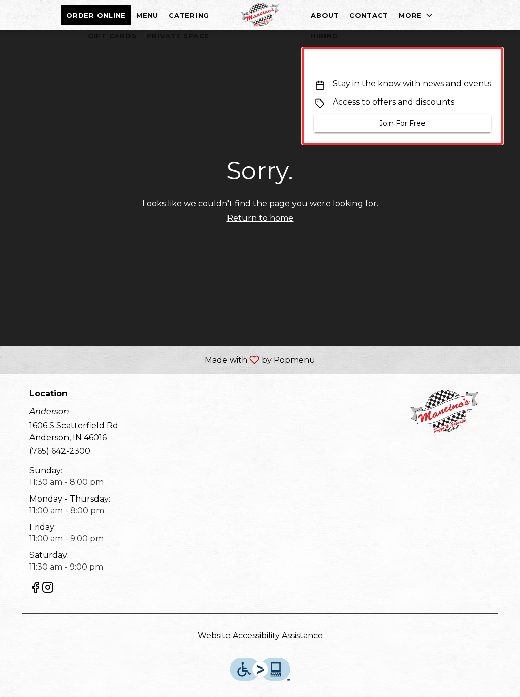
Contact (368, 15)
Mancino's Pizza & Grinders (444, 412)
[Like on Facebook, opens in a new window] (35, 589)
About (325, 15)
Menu (147, 15)
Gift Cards (112, 35)
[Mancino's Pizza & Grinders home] (260, 15)
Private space (177, 35)
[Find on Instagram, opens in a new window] (48, 589)
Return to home (260, 218)
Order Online (96, 15)
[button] (416, 15)
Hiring (324, 35)
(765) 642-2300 (59, 451)
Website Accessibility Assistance (260, 635)
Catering (189, 15)
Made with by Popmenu (161, 360)
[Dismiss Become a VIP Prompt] (487, 63)
